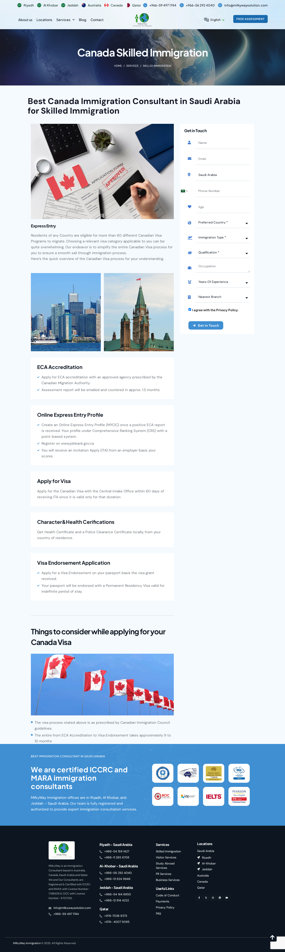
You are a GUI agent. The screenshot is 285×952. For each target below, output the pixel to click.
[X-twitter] (206, 898)
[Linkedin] (220, 898)
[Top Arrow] (272, 937)
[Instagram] (213, 898)
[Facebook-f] (199, 898)
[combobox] (184, 191)
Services (63, 20)
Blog (82, 20)
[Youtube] (227, 898)
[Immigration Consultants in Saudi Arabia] (142, 19)
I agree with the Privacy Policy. (215, 310)
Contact (97, 20)
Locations (44, 20)
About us (25, 20)
